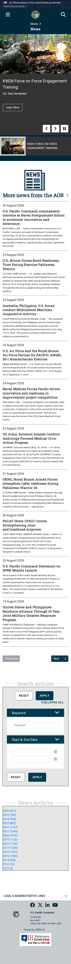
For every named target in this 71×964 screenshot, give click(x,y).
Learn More (12, 107)
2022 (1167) (10, 827)
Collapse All (52, 702)
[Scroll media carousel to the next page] (55, 128)
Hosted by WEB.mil (34, 929)
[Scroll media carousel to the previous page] (46, 128)
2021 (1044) (10, 831)
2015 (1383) (10, 856)
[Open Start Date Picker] (55, 751)
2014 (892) (9, 860)
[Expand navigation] (8, 14)
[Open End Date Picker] (55, 759)
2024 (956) (9, 819)
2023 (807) (9, 823)
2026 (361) (9, 810)
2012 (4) (8, 868)
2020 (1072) (10, 835)
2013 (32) (8, 864)
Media (34, 24)
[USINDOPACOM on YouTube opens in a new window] (55, 906)
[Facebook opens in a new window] (32, 906)
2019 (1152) (10, 839)
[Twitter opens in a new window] (40, 906)
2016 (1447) (10, 852)
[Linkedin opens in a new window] (47, 906)
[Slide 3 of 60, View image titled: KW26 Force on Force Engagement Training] (35, 146)
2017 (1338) (10, 847)
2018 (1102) (10, 843)
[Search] (63, 14)
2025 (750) (9, 815)
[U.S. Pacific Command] (16, 914)
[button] (15, 6)
